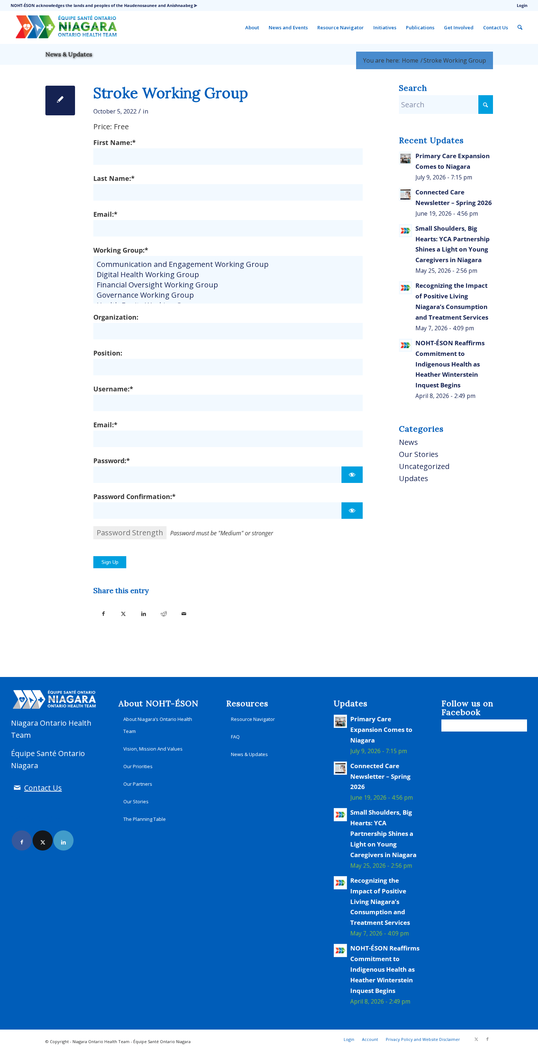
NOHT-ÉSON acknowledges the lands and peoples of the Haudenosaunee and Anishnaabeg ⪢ (104, 5)
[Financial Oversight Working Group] (228, 285)
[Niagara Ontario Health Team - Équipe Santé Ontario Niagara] (66, 27)
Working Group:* (120, 249)
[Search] (520, 27)
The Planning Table (144, 819)
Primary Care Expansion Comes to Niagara (381, 729)
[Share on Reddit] (164, 612)
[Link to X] (43, 840)
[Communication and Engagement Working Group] (228, 264)
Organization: (115, 316)
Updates (413, 478)
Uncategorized (424, 466)
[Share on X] (123, 612)
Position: (107, 352)
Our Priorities (138, 766)
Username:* (113, 388)
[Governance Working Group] (228, 295)
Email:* (105, 214)
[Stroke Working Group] (60, 100)
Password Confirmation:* (134, 496)
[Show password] (351, 474)
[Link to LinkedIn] (63, 840)
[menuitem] (520, 5)
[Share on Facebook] (103, 612)
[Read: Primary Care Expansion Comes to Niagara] (405, 158)
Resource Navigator (253, 719)
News (408, 442)
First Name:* (114, 142)
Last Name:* (114, 178)
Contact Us (43, 788)
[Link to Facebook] (22, 840)
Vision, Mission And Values (153, 748)
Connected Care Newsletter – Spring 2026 (380, 776)
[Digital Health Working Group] (228, 274)
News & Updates (68, 54)
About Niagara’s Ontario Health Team (157, 725)
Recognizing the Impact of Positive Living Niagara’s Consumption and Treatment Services (380, 901)
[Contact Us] (17, 787)
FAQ (235, 736)
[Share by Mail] (184, 612)
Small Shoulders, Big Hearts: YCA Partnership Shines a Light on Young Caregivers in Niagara (383, 833)
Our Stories (418, 454)
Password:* (111, 460)
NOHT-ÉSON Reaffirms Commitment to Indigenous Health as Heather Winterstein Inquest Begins (450, 364)
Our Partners (137, 784)
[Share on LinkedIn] (144, 612)
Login (522, 5)
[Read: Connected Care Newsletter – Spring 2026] (405, 194)
